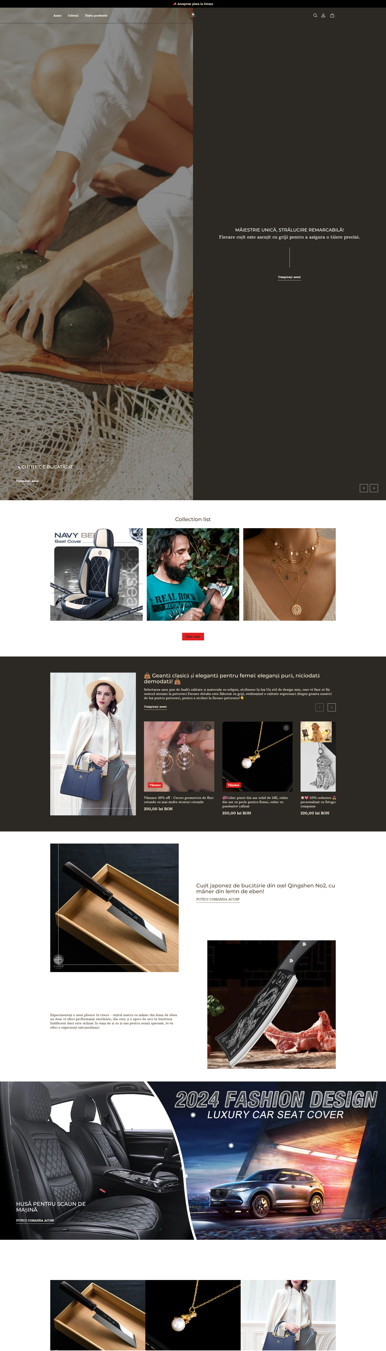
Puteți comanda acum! (218, 899)
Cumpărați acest (27, 481)
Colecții (73, 15)
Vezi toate (193, 636)
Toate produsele (96, 15)
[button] (315, 15)
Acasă (57, 15)
